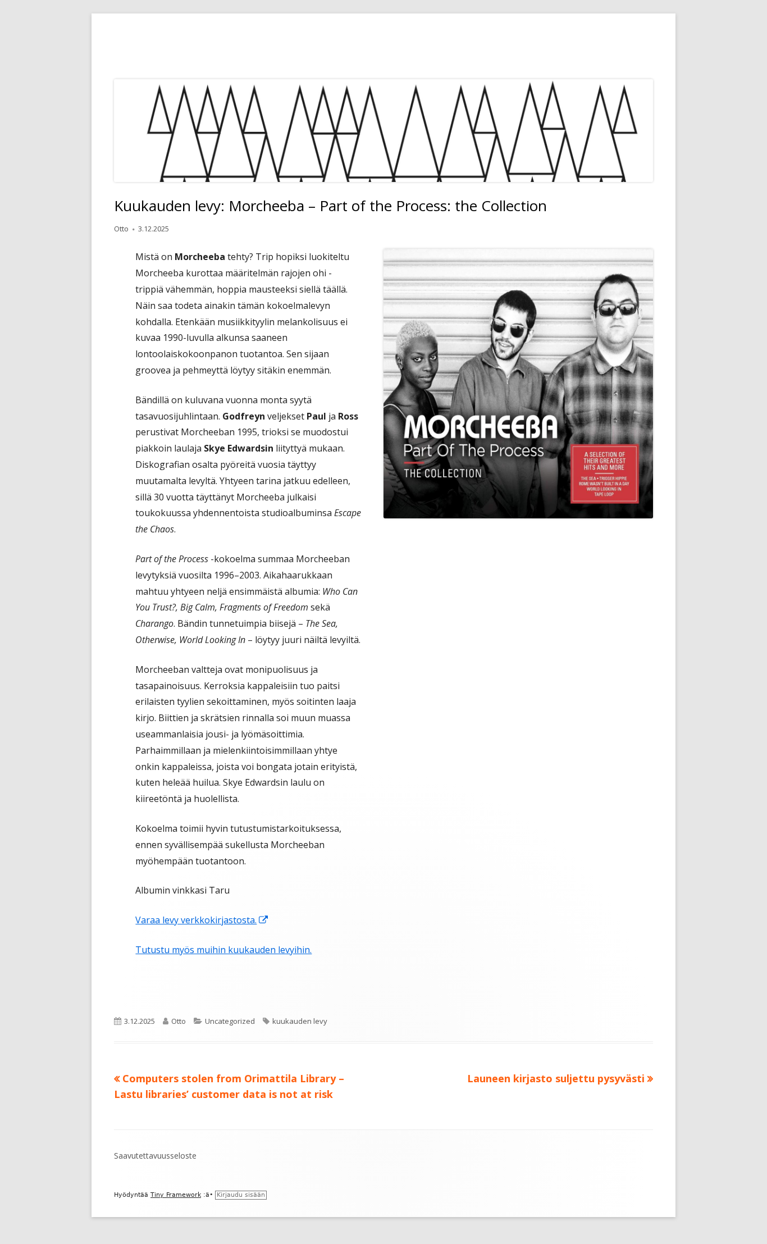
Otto (121, 229)
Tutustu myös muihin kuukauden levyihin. (223, 950)
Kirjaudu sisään (241, 1195)
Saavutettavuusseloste (155, 1155)
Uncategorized (230, 1021)
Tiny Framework (175, 1195)
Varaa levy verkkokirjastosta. (202, 920)
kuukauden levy (299, 1021)
